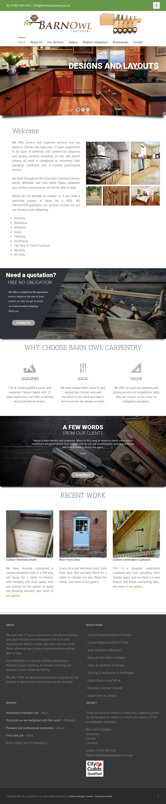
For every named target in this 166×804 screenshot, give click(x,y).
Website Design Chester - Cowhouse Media (90, 796)
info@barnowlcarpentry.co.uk (51, 5)
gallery (15, 595)
